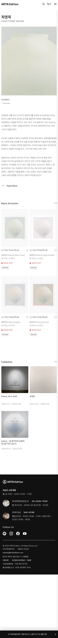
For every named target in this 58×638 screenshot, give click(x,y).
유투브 (24, 533)
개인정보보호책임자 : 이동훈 (21, 560)
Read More (12, 186)
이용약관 (6, 560)
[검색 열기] (43, 4)
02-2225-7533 (39, 501)
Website (6, 103)
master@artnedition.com (13, 553)
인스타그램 (11, 533)
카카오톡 (4, 533)
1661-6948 (9, 490)
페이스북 (18, 533)
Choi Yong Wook (11, 250)
